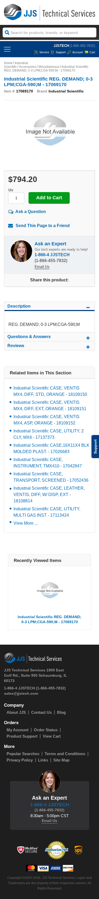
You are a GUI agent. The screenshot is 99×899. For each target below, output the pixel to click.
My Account (18, 730)
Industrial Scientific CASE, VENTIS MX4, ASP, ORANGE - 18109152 (46, 419)
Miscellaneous (49, 67)
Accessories (27, 67)
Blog (61, 712)
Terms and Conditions (65, 753)
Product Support (22, 736)
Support (61, 52)
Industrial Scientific (16, 65)
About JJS (16, 712)
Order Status (46, 730)
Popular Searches (23, 753)
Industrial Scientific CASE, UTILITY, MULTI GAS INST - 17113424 (46, 512)
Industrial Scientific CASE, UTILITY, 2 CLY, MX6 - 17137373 (48, 434)
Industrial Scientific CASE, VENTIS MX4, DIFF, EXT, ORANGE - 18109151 (49, 405)
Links (43, 760)
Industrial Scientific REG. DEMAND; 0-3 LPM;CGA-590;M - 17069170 (49, 619)
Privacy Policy (20, 760)
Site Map (61, 760)
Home (8, 63)
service (44, 52)
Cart (92, 52)
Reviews (15, 345)
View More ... (25, 523)
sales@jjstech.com (21, 693)
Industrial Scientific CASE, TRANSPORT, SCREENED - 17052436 (50, 477)
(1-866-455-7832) (82, 46)
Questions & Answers (29, 336)
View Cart (52, 736)
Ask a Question (30, 211)
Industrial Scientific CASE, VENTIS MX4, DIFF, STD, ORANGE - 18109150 (50, 391)
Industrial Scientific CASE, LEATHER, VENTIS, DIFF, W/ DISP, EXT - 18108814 (49, 494)
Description (19, 306)
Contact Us (41, 712)
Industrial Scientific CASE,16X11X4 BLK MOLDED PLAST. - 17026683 (51, 448)
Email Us (42, 266)
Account (77, 52)
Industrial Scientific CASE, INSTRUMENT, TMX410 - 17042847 (47, 462)
